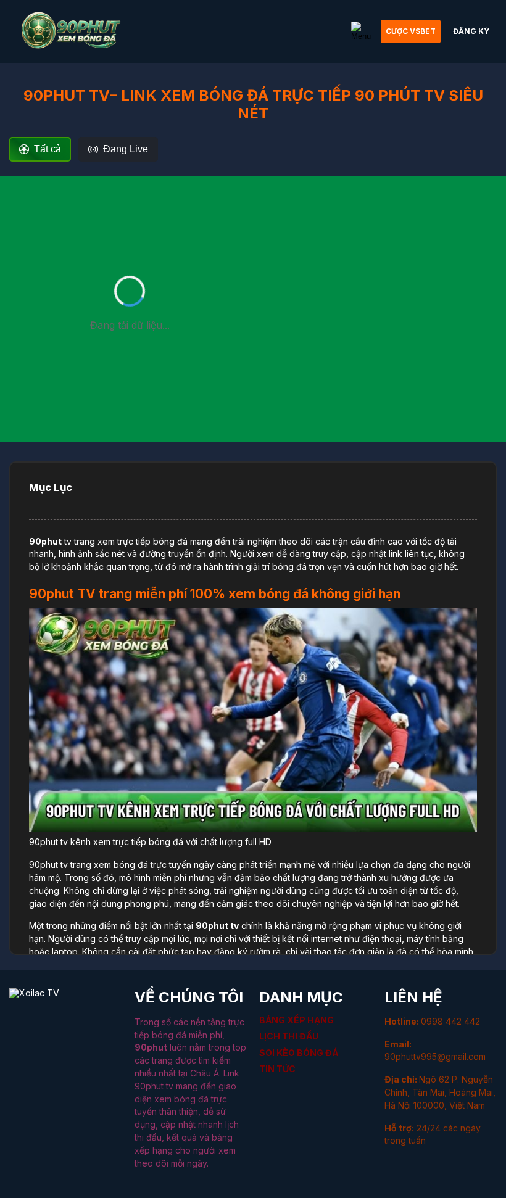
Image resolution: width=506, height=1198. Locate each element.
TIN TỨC (277, 1069)
